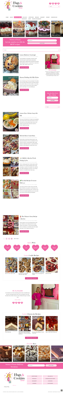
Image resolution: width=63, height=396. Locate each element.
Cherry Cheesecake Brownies (56, 34)
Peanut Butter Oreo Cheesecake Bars (44, 34)
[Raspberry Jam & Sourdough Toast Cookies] (38, 265)
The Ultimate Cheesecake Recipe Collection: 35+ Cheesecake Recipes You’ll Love (25, 333)
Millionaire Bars (43, 359)
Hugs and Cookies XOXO (13, 5)
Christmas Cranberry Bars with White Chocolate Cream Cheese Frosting (19, 357)
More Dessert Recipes (31, 278)
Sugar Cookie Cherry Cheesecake (51, 332)
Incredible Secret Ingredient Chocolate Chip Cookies (23, 274)
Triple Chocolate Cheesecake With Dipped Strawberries (31, 34)
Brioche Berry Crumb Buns (27, 136)
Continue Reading (24, 67)
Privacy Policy (6, 386)
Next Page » (16, 238)
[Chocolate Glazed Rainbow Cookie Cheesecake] (38, 323)
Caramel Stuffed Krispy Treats (56, 358)
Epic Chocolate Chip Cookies (10, 273)
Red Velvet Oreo (48, 273)
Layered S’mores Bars (30, 359)
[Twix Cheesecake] (11, 323)
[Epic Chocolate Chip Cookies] (11, 265)
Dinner (34, 383)
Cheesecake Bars (50, 378)
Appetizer (34, 376)
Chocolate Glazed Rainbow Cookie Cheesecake (38, 333)
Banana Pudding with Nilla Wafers (29, 77)
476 (11, 238)
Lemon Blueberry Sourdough (28, 55)
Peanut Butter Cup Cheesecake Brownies (5, 34)
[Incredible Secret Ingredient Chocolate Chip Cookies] (25, 265)
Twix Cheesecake (8, 332)
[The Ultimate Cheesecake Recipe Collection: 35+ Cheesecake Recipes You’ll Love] (25, 323)
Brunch (34, 378)
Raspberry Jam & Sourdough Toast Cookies (38, 274)
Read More (18, 299)
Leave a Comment (35, 56)
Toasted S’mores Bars (5, 358)
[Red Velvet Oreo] (52, 265)
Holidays (50, 376)
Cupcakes (50, 383)
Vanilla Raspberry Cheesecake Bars (18, 34)
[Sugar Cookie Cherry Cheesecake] (52, 323)
